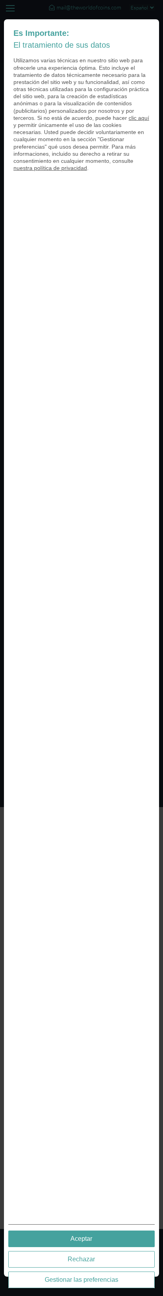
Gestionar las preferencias (81, 1279)
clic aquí (139, 118)
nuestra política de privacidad (50, 168)
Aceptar (81, 1238)
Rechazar (81, 1259)
